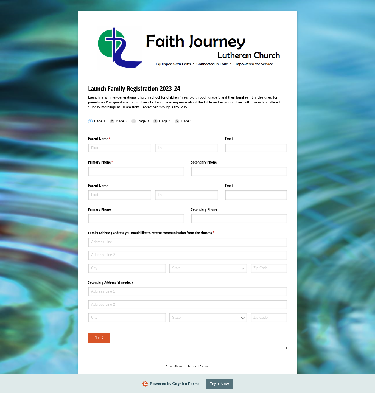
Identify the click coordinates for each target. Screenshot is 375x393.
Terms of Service (199, 366)
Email (229, 138)
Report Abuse (174, 366)
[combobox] (208, 268)
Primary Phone (107, 162)
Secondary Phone (204, 162)
